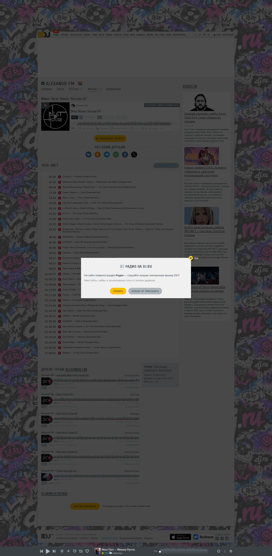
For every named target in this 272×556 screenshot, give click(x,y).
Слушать (118, 291)
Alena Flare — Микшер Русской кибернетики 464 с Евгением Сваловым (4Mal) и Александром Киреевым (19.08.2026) (119, 549)
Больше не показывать (145, 291)
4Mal (106, 553)
